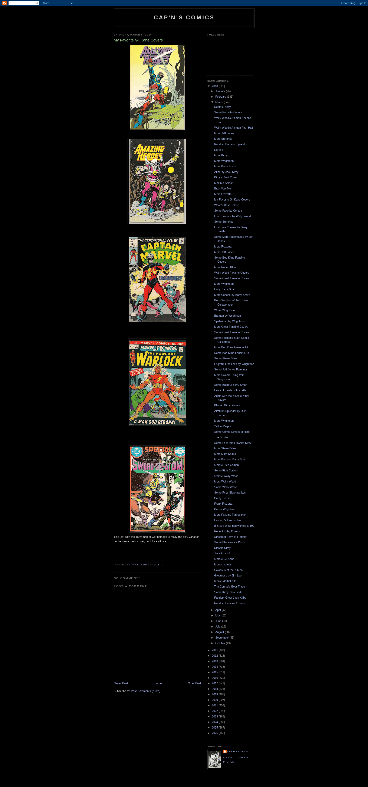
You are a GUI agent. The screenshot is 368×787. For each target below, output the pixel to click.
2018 (215, 688)
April (218, 610)
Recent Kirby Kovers (227, 531)
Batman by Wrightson (227, 315)
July (218, 626)
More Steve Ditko (225, 448)
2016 (215, 677)
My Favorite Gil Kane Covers (232, 199)
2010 (215, 86)
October (220, 643)
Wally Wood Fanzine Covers (231, 272)
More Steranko (223, 138)
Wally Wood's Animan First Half (233, 127)
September (222, 637)
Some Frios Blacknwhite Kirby (233, 442)
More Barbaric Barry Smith (230, 459)
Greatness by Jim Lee (228, 575)
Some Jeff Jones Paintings (231, 369)
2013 (215, 661)
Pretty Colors (222, 498)
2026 (215, 733)
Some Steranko (223, 221)
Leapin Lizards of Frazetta (230, 390)
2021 (215, 705)
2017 (215, 683)
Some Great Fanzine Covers (231, 278)
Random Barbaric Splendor (230, 144)
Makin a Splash (223, 183)
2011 (215, 650)
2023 (215, 716)
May (218, 615)
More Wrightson (224, 160)
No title (218, 149)
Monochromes (223, 564)
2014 (215, 666)
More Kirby (221, 155)
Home (158, 683)
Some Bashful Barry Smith (230, 384)
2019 (215, 694)
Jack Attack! (222, 553)
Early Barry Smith (225, 289)
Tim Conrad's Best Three (229, 586)
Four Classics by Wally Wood (232, 216)
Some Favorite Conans (228, 210)
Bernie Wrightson (224, 509)
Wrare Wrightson (224, 310)
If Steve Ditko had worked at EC (234, 525)
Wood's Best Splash (226, 205)
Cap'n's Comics (184, 17)
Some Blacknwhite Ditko (229, 542)
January (220, 91)
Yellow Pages (222, 426)
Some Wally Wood (225, 487)
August (220, 632)
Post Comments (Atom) (145, 691)
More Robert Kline (225, 267)
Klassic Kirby (222, 547)
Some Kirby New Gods (228, 592)
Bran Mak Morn (223, 188)
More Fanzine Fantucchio (230, 514)
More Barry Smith (225, 166)
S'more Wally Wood (226, 476)
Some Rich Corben (225, 470)
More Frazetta (222, 194)
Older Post (194, 683)
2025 (215, 727)
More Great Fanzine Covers (231, 326)
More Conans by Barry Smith (232, 294)
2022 (215, 711)
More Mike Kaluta (225, 453)
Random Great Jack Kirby (230, 597)
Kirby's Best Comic (226, 177)
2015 (215, 672)
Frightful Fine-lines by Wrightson (234, 364)
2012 (215, 655)
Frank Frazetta (223, 503)
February (221, 96)
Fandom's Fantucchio (227, 520)
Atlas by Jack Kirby (226, 172)
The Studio (221, 437)
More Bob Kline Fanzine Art (231, 347)
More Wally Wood (225, 481)
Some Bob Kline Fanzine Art (231, 352)
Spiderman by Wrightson (229, 321)
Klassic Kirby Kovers (227, 405)
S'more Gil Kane (224, 559)
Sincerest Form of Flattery (230, 536)
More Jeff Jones (224, 133)
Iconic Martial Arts (225, 581)
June (218, 621)
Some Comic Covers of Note (232, 431)
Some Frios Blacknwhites (230, 492)
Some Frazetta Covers (228, 112)
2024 (215, 722)
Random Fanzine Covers (229, 603)
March (219, 102)
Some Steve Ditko (225, 358)
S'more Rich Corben (226, 465)
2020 (215, 700)
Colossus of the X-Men (228, 570)
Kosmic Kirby (222, 106)
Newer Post (121, 683)
